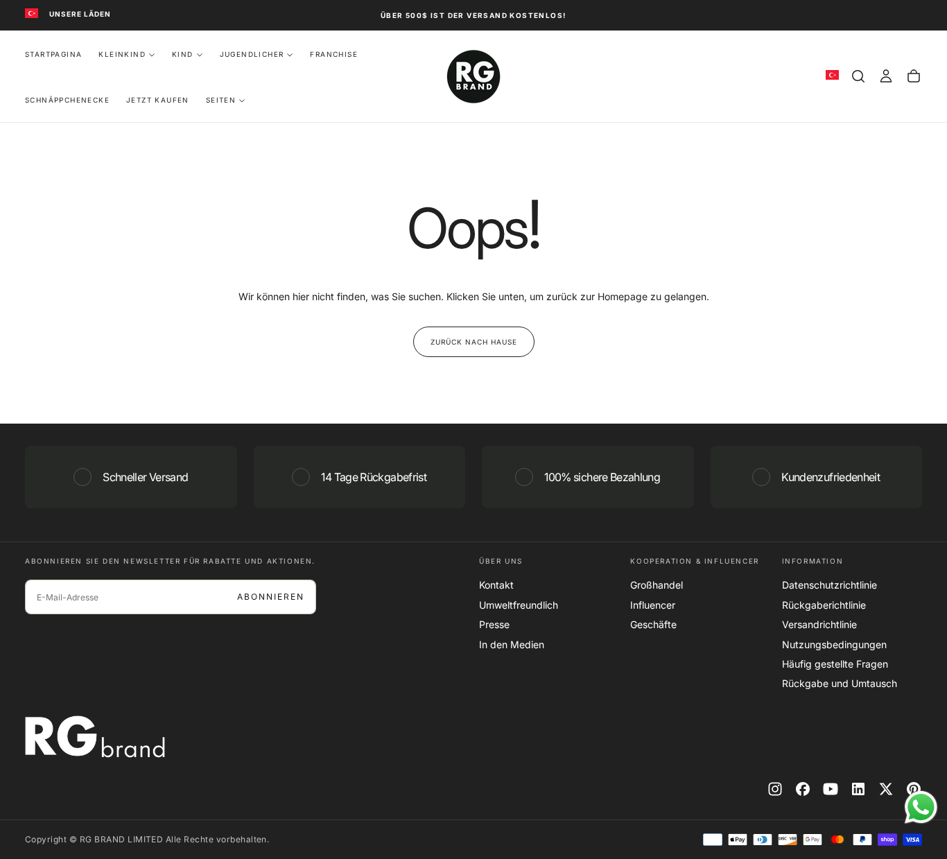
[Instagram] (775, 789)
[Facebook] (802, 789)
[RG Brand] (95, 736)
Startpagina (53, 54)
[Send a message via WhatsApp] (921, 807)
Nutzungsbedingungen (834, 644)
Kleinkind (122, 54)
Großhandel (656, 585)
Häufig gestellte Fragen (835, 664)
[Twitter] (886, 789)
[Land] (31, 14)
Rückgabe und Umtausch (839, 683)
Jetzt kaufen (157, 100)
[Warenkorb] (913, 76)
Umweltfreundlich (518, 605)
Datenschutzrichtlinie (829, 585)
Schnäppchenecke (67, 100)
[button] (858, 76)
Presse (494, 624)
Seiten (221, 100)
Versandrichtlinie (819, 624)
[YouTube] (830, 789)
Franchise (334, 54)
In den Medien (511, 644)
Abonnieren (270, 596)
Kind (182, 54)
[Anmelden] (886, 76)
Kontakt (496, 585)
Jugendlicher (252, 54)
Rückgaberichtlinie (824, 605)
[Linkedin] (858, 789)
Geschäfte (653, 624)
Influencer (652, 605)
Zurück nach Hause (474, 342)
